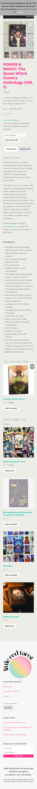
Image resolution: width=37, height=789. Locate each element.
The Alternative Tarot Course (14, 723)
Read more (9, 471)
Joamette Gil (11, 226)
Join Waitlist (11, 140)
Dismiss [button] (20, 12)
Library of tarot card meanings (15, 735)
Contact (6, 696)
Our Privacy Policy (21, 779)
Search (8, 708)
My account (7, 686)
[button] (30, 24)
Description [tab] (11, 149)
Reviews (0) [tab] (25, 149)
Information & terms (11, 691)
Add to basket (11, 408)
